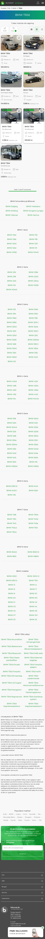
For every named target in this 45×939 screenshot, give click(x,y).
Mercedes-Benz (9, 817)
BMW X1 (11, 602)
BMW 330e (33, 348)
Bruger (4, 887)
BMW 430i (11, 390)
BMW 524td (11, 427)
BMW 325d (11, 335)
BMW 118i (33, 239)
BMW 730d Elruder (11, 665)
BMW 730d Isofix (33, 672)
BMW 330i (11, 353)
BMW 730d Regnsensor (11, 697)
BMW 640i (33, 486)
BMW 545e (33, 453)
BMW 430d (33, 386)
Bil (9, 8)
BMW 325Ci (33, 331)
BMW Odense (12, 215)
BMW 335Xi (12, 357)
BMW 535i (11, 449)
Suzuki (13, 820)
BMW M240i (11, 290)
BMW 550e (33, 458)
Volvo (34, 820)
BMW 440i (33, 394)
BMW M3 (12, 361)
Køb (3, 881)
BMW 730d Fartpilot (12, 672)
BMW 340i (33, 357)
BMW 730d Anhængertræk (33, 640)
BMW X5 (12, 611)
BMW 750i (33, 528)
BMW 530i (33, 440)
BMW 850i (11, 556)
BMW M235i (33, 285)
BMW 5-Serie (22, 413)
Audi (5, 814)
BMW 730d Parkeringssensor (33, 691)
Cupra (18, 814)
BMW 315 (12, 309)
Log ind (39, 3)
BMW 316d (33, 309)
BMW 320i (11, 331)
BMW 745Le (11, 528)
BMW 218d (33, 272)
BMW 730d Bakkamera (12, 646)
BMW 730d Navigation (12, 690)
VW (40, 820)
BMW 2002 (12, 576)
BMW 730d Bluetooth (11, 653)
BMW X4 (33, 606)
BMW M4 (12, 399)
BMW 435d (33, 390)
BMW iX (11, 593)
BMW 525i (11, 432)
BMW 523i (33, 423)
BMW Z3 (11, 619)
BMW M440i (33, 399)
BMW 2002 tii (33, 576)
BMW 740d (33, 519)
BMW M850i (33, 556)
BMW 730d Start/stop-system (33, 698)
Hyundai (32, 814)
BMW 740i (11, 523)
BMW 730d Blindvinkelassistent (33, 647)
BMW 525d (33, 427)
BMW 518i (11, 419)
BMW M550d (11, 466)
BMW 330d (12, 348)
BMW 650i (33, 490)
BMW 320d (12, 327)
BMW (14, 8)
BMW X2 (33, 602)
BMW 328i (11, 344)
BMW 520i (11, 423)
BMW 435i (11, 394)
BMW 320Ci (33, 322)
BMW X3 (12, 606)
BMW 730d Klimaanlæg (11, 676)
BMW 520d (33, 419)
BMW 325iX (12, 340)
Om (3, 875)
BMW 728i (11, 515)
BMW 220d (33, 277)
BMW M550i (33, 466)
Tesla (20, 820)
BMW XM (33, 615)
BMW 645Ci (12, 490)
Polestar (37, 817)
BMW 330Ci (33, 344)
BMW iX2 (12, 598)
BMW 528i (11, 436)
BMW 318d (11, 318)
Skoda (5, 820)
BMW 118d (11, 239)
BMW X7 (12, 615)
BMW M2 (12, 285)
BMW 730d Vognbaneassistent (11, 705)
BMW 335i (33, 353)
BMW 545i (11, 458)
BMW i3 (11, 585)
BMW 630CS (11, 580)
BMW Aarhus (33, 215)
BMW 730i (11, 519)
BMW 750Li (12, 532)
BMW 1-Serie (22, 230)
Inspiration (6, 898)
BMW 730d (33, 515)
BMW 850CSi (33, 552)
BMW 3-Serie (22, 304)
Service (4, 892)
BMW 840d (12, 552)
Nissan (19, 817)
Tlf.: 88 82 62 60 (15, 918)
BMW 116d (11, 235)
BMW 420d (12, 381)
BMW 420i (33, 381)
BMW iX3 (33, 598)
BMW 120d (11, 244)
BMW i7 (33, 589)
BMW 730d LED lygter (11, 683)
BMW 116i (33, 235)
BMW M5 (33, 462)
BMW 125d (11, 248)
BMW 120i (33, 244)
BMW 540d (33, 449)
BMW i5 (11, 589)
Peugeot (28, 817)
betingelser (10, 842)
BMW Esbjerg (12, 206)
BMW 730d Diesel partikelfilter (11, 659)
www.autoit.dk (15, 925)
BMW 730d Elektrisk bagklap (33, 659)
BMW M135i (12, 252)
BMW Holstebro (33, 206)
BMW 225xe (33, 281)
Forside (3, 8)
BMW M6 (12, 495)
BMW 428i (11, 386)
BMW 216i (11, 272)
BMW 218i (11, 277)
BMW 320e (33, 327)
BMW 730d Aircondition (11, 639)
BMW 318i (33, 318)
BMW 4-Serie (22, 376)
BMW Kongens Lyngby (33, 211)
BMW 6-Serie (22, 481)
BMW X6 (33, 611)
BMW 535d (33, 445)
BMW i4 (33, 585)
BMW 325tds (33, 340)
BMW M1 (33, 248)
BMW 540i (11, 453)
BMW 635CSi (11, 486)
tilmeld (22, 854)
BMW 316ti (33, 314)
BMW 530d (33, 436)
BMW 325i (33, 335)
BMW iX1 (33, 593)
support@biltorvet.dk (18, 923)
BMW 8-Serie (22, 547)
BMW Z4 (33, 619)
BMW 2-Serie (22, 267)
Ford (25, 814)
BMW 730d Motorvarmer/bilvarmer (33, 684)
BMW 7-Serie (22, 510)
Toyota (26, 820)
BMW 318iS (11, 322)
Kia (39, 814)
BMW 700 (33, 580)
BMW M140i (33, 252)
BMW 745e (33, 523)
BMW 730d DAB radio (33, 653)
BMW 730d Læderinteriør (33, 677)
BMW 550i (11, 462)
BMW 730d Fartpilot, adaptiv (33, 666)
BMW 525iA (33, 432)
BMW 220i (11, 281)
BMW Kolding (12, 211)
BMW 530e (11, 440)
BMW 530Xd (11, 445)
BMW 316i (11, 314)
